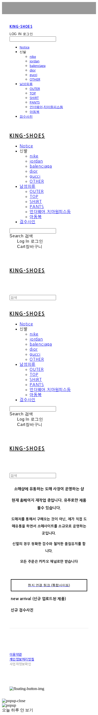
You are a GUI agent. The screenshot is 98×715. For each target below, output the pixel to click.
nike (33, 56)
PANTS (35, 102)
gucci (33, 74)
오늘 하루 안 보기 (17, 710)
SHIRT (34, 97)
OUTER (35, 88)
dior (33, 70)
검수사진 (26, 116)
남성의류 (26, 84)
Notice (24, 47)
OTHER (35, 79)
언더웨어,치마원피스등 (46, 107)
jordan (34, 61)
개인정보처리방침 (22, 659)
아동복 (34, 111)
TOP (33, 93)
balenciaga (37, 65)
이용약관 (16, 654)
